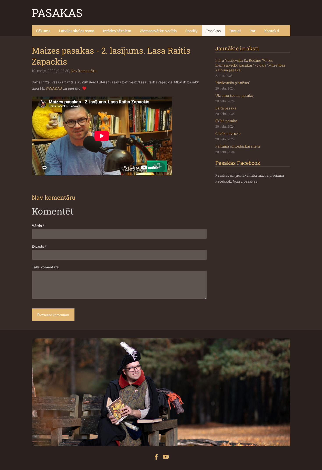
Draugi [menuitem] (235, 30)
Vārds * (38, 225)
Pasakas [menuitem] (213, 30)
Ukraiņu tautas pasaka (234, 95)
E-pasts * (39, 246)
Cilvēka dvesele (228, 133)
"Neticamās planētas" (232, 82)
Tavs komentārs (45, 267)
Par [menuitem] (252, 30)
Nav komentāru (84, 70)
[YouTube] (165, 457)
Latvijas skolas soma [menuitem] (76, 30)
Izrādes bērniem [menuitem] (117, 30)
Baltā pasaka (226, 108)
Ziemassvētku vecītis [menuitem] (158, 30)
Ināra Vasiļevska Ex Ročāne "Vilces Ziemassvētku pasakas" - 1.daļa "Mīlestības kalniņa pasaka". (250, 65)
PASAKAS (54, 88)
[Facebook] (156, 457)
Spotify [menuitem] (191, 30)
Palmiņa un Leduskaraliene (237, 146)
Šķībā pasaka (226, 120)
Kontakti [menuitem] (271, 30)
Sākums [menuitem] (43, 30)
